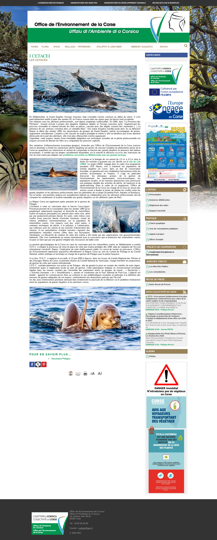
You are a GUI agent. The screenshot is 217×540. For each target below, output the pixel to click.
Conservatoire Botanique (51, 3)
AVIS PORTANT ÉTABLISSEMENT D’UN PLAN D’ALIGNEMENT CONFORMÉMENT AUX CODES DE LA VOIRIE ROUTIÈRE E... (166, 305)
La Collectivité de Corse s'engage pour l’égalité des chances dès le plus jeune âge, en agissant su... (166, 325)
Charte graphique (157, 223)
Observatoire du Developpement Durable (125, 3)
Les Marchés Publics (158, 266)
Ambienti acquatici (142, 47)
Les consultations (157, 272)
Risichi (164, 47)
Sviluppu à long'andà (109, 47)
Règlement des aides (158, 205)
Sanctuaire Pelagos (60, 358)
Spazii (56, 47)
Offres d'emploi (156, 239)
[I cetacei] (53, 159)
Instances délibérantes (159, 200)
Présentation (155, 194)
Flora (45, 47)
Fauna (34, 47)
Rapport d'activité (157, 211)
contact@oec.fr (85, 528)
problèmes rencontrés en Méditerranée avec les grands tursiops (94, 155)
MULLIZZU (70, 47)
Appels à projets (156, 234)
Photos (152, 356)
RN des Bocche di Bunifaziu (166, 3)
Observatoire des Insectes (84, 3)
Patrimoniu (84, 47)
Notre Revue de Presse (159, 284)
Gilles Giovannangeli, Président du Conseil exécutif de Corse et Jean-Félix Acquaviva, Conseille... (164, 340)
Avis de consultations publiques (163, 229)
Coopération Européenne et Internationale (160, 253)
